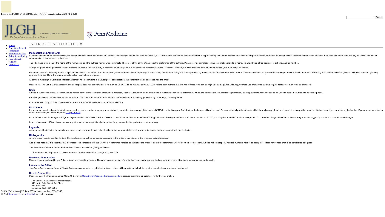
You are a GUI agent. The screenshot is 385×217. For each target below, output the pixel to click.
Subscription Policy (18, 56)
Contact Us (14, 64)
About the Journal (17, 48)
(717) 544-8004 (73, 112)
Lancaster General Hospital (22, 194)
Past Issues (14, 51)
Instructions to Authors (15, 60)
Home (12, 45)
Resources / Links (17, 53)
